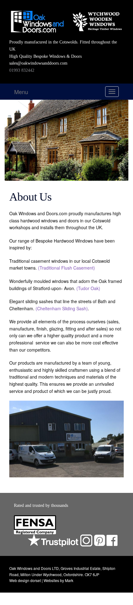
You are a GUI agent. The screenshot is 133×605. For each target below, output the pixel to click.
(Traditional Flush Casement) (66, 268)
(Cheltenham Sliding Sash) (62, 308)
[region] (66, 439)
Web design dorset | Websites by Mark (41, 580)
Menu (21, 92)
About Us (30, 196)
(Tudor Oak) (88, 288)
